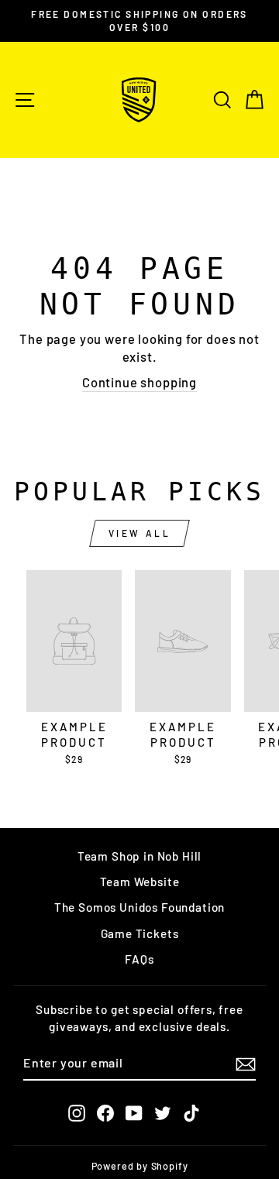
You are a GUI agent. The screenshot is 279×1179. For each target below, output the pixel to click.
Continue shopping (139, 382)
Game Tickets (140, 933)
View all (139, 533)
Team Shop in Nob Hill (140, 856)
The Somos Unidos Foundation (139, 907)
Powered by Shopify (139, 1166)
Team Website (140, 882)
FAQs (139, 959)
